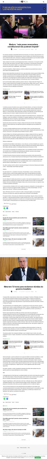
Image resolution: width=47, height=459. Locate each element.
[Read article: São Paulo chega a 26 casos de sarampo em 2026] (5, 97)
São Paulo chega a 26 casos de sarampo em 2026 (15, 97)
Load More (23, 249)
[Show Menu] (3, 1)
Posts (29, 447)
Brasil (32, 49)
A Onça (15, 49)
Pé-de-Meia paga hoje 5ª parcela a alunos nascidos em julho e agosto (37, 92)
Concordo (38, 457)
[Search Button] (43, 1)
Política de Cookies (23, 447)
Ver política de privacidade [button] (29, 457)
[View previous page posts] (22, 103)
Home (18, 447)
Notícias (17, 211)
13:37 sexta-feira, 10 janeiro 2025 (24, 291)
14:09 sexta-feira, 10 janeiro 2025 (24, 49)
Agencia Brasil (8, 211)
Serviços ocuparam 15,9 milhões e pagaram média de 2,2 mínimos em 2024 (37, 97)
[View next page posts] (24, 103)
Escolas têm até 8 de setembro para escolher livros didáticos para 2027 (16, 92)
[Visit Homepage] (23, 2)
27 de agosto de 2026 (12, 93)
